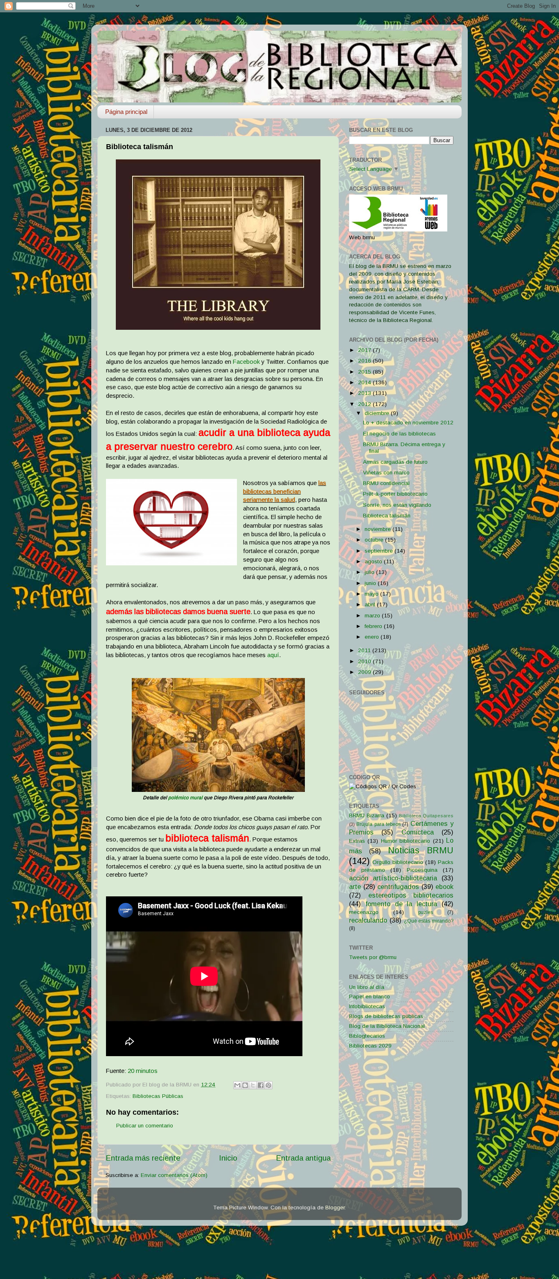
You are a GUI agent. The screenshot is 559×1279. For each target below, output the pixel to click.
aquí (273, 655)
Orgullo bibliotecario (397, 862)
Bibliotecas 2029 (370, 1046)
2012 (365, 404)
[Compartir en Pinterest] (268, 1085)
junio (371, 583)
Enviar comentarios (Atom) (174, 1175)
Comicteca (417, 832)
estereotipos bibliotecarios (411, 895)
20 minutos (143, 1071)
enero (373, 637)
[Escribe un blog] (245, 1085)
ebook (444, 886)
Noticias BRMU (420, 850)
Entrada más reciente (143, 1158)
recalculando (368, 920)
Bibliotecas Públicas (158, 1096)
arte (355, 886)
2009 (365, 672)
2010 (365, 661)
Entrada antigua (303, 1158)
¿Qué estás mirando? (429, 921)
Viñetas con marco (386, 472)
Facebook (246, 361)
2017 (365, 350)
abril (371, 604)
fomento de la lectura (401, 903)
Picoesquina (422, 870)
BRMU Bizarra (366, 815)
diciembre (378, 413)
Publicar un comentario (144, 1126)
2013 (365, 393)
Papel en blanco (369, 996)
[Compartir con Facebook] (261, 1085)
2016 (365, 361)
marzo (373, 615)
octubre (375, 540)
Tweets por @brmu (373, 957)
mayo (372, 594)
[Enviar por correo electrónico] (237, 1085)
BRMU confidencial (386, 483)
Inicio (228, 1158)
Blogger (335, 1207)
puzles (425, 912)
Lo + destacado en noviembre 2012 (408, 423)
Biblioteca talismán (386, 516)
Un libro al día (366, 987)
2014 (365, 382)
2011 (365, 650)
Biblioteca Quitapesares (426, 815)
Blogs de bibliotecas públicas (386, 1016)
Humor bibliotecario (405, 841)
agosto (374, 561)
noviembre (378, 529)
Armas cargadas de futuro (395, 462)
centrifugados (398, 886)
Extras (357, 841)
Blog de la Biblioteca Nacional (387, 1026)
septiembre (379, 551)
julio (370, 572)
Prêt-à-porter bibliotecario (395, 494)
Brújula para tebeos (378, 824)
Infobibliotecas (367, 1006)
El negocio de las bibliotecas (399, 434)
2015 (365, 372)
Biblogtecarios (367, 1036)
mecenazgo (364, 912)
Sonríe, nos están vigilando (397, 505)
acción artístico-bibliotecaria (393, 878)
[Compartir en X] (253, 1085)
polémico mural (185, 798)
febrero (374, 626)
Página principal (126, 111)
